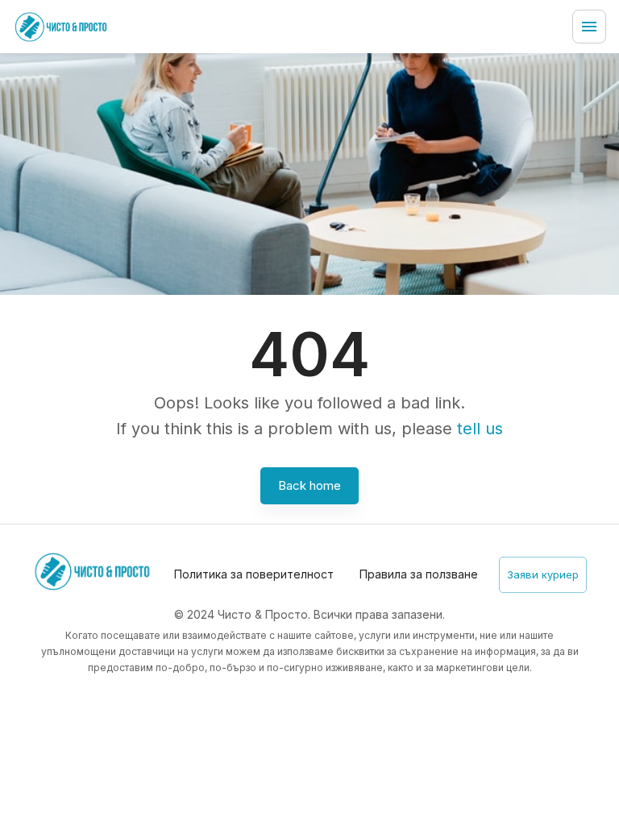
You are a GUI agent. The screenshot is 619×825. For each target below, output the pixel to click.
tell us (480, 428)
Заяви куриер (543, 574)
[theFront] (61, 27)
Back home (309, 485)
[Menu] (589, 27)
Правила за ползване (418, 574)
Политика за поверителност (254, 574)
